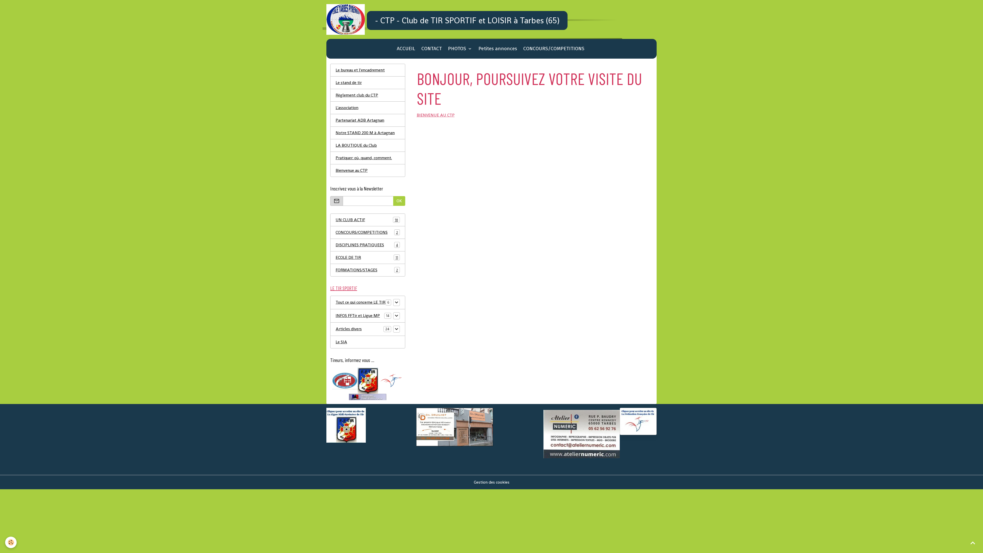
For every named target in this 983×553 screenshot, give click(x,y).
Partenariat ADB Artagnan (360, 120)
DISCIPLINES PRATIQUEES (367, 245)
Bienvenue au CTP (352, 170)
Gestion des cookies (491, 482)
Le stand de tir (349, 82)
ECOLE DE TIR (367, 257)
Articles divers (349, 329)
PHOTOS (457, 48)
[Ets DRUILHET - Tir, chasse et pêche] (454, 426)
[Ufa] (345, 380)
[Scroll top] (972, 542)
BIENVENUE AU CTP (436, 115)
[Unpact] (367, 396)
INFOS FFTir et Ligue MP (358, 315)
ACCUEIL (406, 48)
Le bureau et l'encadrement (360, 70)
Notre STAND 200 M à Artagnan (365, 132)
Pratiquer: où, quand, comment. (364, 158)
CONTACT (431, 48)
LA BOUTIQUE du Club (356, 145)
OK (399, 201)
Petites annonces (497, 48)
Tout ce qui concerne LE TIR (360, 302)
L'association (347, 107)
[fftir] (390, 380)
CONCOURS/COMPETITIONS (553, 48)
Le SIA (341, 342)
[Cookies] (11, 542)
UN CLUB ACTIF (367, 219)
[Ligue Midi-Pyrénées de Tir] (368, 380)
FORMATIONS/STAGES (367, 270)
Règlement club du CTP (357, 95)
